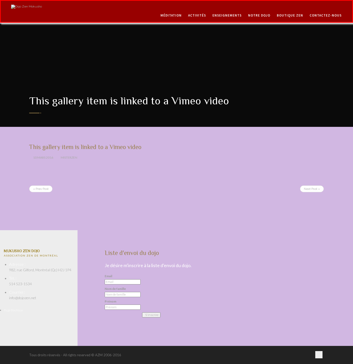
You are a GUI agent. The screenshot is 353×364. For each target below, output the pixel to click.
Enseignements (227, 15)
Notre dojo (259, 15)
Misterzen (69, 157)
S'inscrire (151, 315)
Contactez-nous (326, 15)
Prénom (110, 301)
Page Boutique (13, 310)
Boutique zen (290, 15)
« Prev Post (41, 189)
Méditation (171, 15)
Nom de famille (115, 289)
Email (108, 276)
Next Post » (312, 189)
